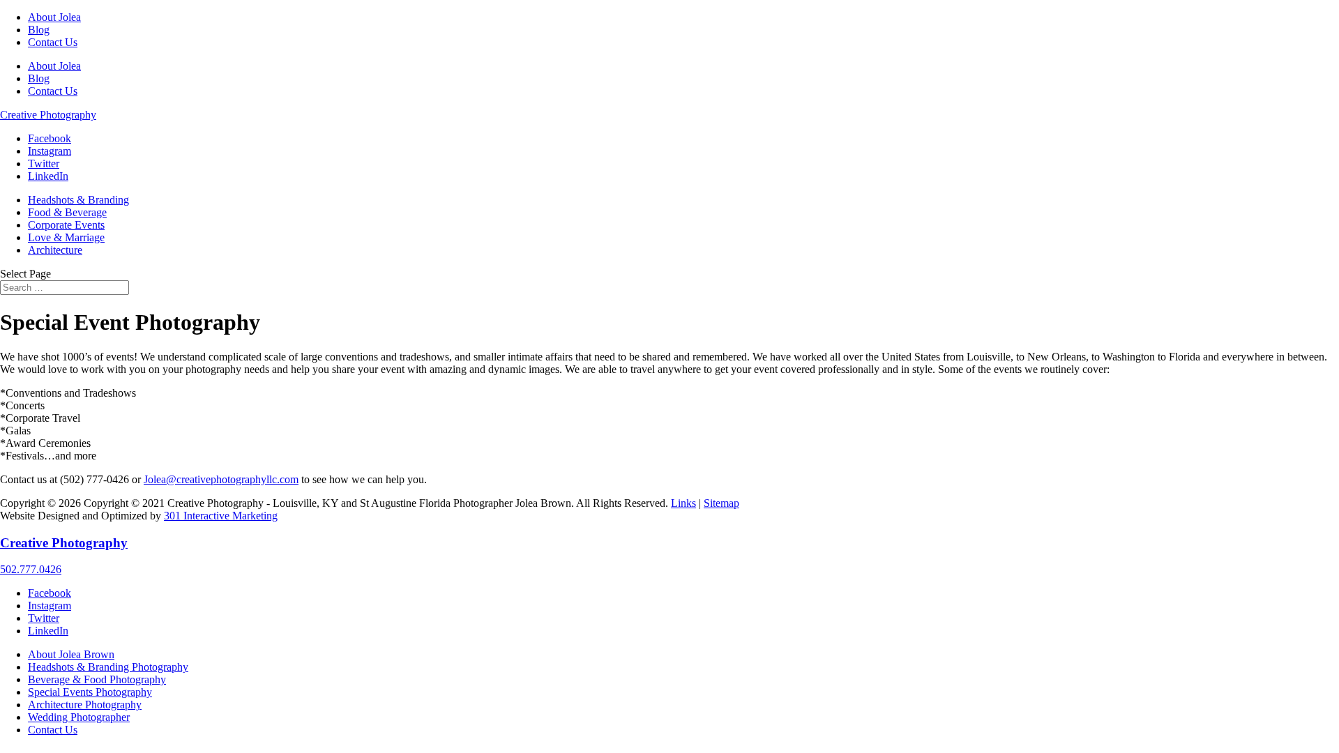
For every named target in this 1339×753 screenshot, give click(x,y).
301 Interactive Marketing (221, 516)
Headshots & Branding (78, 200)
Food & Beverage (67, 212)
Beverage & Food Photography (97, 679)
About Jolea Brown (71, 654)
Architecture (55, 250)
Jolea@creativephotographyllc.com (221, 479)
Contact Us (52, 42)
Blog (39, 30)
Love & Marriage (66, 237)
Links (683, 503)
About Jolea (54, 17)
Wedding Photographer (79, 717)
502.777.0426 (30, 569)
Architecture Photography (85, 704)
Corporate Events (66, 225)
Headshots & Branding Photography (108, 667)
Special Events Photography (90, 692)
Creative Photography (48, 115)
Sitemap (721, 503)
